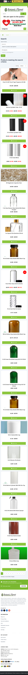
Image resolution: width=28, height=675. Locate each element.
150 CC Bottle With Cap (14, 435)
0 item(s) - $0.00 (18, 1)
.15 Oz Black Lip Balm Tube (14, 132)
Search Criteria (4, 41)
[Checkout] (10, 1)
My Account (3, 637)
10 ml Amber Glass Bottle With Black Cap (14, 258)
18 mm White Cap (14, 561)
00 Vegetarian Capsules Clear (14, 183)
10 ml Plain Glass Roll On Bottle (14, 283)
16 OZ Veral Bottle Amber (14, 536)
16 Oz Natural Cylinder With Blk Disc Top (14, 485)
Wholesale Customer (5, 625)
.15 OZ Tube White (14, 157)
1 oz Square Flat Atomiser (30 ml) (14, 233)
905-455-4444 (6, 652)
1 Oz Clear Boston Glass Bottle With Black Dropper (14, 208)
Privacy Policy (3, 619)
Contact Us (3, 627)
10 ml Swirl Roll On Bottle (14, 309)
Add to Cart (14, 90)
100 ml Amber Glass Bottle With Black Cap (14, 334)
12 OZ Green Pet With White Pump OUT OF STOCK (14, 385)
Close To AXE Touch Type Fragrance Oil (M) (14, 82)
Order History (3, 639)
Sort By (17, 65)
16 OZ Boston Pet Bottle (14, 460)
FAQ (2, 623)
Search (7, 35)
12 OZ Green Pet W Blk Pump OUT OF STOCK (14, 359)
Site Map (2, 629)
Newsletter (3, 641)
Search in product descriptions (9, 46)
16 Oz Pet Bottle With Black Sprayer (14, 510)
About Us (3, 616)
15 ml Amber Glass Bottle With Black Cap (14, 409)
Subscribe (23, 586)
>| (23, 573)
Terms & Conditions (5, 621)
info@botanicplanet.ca (8, 653)
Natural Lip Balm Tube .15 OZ (14, 107)
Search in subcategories (7, 52)
